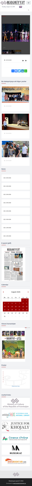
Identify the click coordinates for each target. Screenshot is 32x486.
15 (23, 306)
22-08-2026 (8, 133)
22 (23, 309)
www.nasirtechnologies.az (19, 483)
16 (26, 306)
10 (4, 306)
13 (15, 306)
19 (12, 309)
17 (4, 309)
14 (19, 306)
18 (8, 309)
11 (8, 306)
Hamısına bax (16, 386)
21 (19, 309)
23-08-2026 (8, 106)
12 (12, 306)
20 (15, 309)
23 (26, 309)
